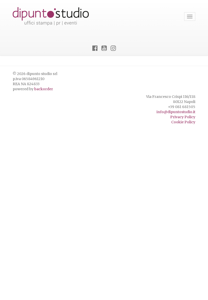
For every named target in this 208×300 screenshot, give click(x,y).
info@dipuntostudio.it (176, 112)
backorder (43, 89)
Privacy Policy (182, 117)
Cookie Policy (183, 122)
